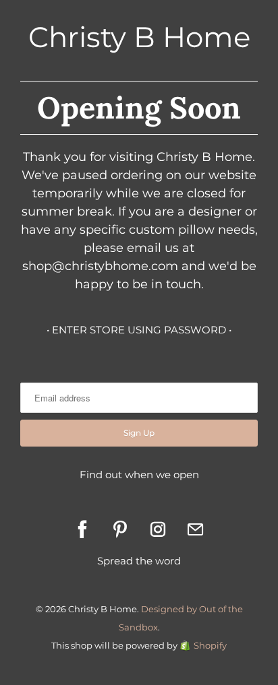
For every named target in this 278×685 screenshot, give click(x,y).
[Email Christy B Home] (195, 529)
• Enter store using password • (139, 329)
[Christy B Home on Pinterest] (120, 529)
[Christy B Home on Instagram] (157, 529)
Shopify (210, 645)
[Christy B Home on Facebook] (82, 529)
